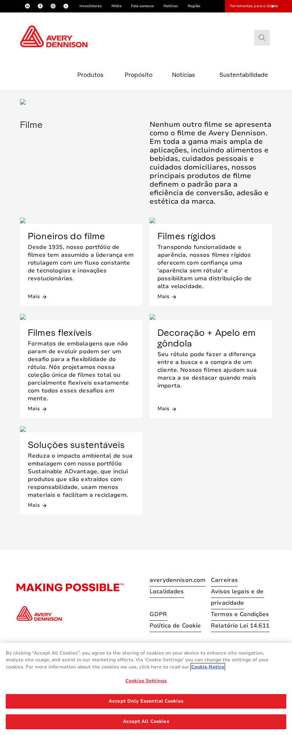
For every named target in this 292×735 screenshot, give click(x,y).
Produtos (90, 74)
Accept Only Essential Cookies (146, 701)
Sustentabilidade (235, 74)
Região (194, 6)
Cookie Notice (207, 667)
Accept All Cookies (146, 721)
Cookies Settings (146, 681)
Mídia (116, 6)
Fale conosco (142, 6)
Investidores (90, 6)
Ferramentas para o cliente (254, 6)
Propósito (138, 74)
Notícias (170, 6)
